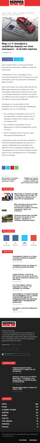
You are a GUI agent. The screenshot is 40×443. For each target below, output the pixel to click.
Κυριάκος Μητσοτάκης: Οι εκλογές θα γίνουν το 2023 (25, 388)
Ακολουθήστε (15, 235)
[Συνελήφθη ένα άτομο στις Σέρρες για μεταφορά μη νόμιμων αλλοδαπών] (6, 268)
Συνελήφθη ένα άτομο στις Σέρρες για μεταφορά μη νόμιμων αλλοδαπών (25, 266)
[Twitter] (8, 168)
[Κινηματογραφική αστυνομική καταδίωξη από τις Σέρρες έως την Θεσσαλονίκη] (6, 370)
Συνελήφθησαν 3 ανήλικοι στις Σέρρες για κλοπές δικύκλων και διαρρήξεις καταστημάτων (25, 258)
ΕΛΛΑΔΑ (9, 13)
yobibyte (11, 436)
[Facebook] (4, 168)
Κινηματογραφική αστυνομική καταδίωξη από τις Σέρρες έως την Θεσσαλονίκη (24, 369)
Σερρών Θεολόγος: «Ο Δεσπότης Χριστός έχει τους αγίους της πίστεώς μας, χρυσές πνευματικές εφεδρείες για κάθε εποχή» (25, 277)
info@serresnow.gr (15, 344)
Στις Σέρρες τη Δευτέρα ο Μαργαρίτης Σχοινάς (25, 309)
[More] (26, 59)
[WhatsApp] (16, 168)
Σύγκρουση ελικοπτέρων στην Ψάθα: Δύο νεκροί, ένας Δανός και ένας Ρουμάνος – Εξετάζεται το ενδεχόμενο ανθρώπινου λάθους (25, 217)
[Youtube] (17, 349)
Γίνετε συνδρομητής (33, 236)
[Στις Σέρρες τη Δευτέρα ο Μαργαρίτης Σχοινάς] (6, 310)
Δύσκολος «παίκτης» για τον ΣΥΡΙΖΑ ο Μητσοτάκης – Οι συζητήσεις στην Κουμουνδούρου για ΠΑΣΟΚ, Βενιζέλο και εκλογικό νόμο (25, 379)
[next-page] (6, 225)
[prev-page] (3, 225)
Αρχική (4, 13)
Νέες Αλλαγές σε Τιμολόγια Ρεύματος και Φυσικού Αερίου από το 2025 (10, 179)
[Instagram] (8, 349)
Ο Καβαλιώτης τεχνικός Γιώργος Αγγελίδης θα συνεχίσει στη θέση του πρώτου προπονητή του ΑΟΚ (29, 180)
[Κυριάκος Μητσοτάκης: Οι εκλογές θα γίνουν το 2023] (6, 390)
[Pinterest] (12, 168)
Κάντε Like (6, 235)
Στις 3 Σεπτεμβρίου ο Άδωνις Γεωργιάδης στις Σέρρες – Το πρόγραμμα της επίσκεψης (22, 286)
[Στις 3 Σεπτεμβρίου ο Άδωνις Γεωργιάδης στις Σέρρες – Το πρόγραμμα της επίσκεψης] (6, 287)
